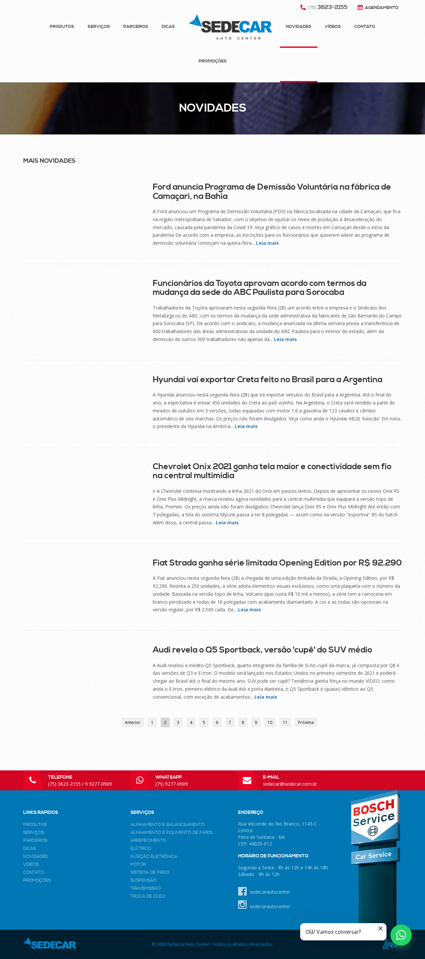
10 (270, 722)
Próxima (306, 722)
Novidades (298, 26)
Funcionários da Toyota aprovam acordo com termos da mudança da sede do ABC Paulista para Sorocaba (260, 288)
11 (285, 722)
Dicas (168, 26)
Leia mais (267, 243)
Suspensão (143, 880)
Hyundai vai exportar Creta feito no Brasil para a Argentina (267, 380)
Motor (138, 864)
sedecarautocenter (269, 892)
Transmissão (145, 888)
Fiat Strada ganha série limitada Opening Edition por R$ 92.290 (277, 563)
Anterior (132, 722)
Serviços (99, 26)
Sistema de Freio (149, 872)
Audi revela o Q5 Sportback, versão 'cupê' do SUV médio (262, 650)
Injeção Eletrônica (153, 856)
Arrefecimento (148, 840)
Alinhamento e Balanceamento (167, 824)
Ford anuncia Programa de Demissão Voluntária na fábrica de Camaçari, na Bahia (272, 191)
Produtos (62, 26)
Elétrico (140, 848)
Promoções (213, 61)
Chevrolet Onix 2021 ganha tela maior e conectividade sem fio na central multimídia (272, 471)
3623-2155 (328, 7)
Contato (364, 26)
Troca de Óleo (147, 896)
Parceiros (135, 26)
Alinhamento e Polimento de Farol (171, 832)
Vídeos (333, 26)
